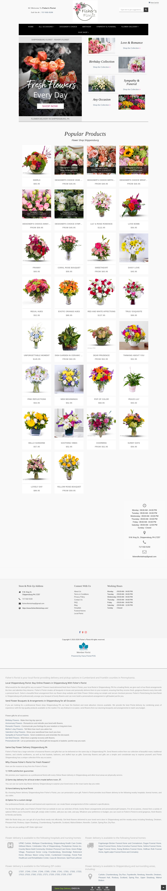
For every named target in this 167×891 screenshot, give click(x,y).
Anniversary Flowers (13, 723)
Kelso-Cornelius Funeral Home (129, 846)
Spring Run (134, 878)
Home (31, 27)
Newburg (141, 875)
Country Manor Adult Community (32, 849)
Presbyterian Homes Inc (71, 846)
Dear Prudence (101, 355)
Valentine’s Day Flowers (15, 732)
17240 (27, 872)
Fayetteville (131, 875)
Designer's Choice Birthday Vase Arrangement (101, 180)
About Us (77, 591)
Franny (37, 268)
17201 (66, 872)
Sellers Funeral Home (152, 846)
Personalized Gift (12, 741)
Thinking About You (133, 355)
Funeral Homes (80, 611)
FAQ (76, 602)
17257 (21, 872)
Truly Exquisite (133, 311)
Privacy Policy (79, 597)
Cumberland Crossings (61, 855)
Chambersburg (112, 875)
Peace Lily (133, 399)
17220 (51, 874)
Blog (75, 605)
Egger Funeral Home (107, 849)
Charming (101, 443)
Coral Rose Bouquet (69, 268)
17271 (45, 874)
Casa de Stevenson (58, 858)
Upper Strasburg (147, 878)
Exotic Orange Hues (69, 311)
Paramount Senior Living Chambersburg (43, 852)
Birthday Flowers (12, 720)
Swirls (36, 180)
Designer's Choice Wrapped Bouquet (134, 180)
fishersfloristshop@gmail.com (33, 603)
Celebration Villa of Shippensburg (46, 846)
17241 (59, 872)
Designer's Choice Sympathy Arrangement (69, 224)
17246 (40, 872)
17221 (39, 874)
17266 (53, 872)
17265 (46, 872)
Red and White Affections (101, 311)
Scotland (123, 878)
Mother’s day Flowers (14, 729)
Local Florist (78, 613)
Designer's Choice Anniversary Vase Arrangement (36, 224)
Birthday (86, 27)
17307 (69, 874)
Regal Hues (36, 311)
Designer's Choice (68, 27)
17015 (27, 874)
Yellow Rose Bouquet (69, 487)
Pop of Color (101, 399)
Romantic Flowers (12, 726)
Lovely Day (36, 487)
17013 (21, 874)
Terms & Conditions (81, 594)
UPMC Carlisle (25, 843)
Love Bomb (134, 224)
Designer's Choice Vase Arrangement (69, 180)
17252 (57, 874)
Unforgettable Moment (37, 355)
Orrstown (157, 875)
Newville (149, 875)
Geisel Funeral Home (107, 846)
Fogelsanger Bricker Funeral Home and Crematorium (120, 843)
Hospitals (77, 608)
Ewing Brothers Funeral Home (129, 849)
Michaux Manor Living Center (37, 855)
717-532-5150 (47, 12)
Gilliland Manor (25, 846)
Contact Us (78, 600)
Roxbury (115, 878)
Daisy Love (134, 268)
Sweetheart (101, 268)
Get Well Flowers (12, 738)
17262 (33, 874)
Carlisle (101, 875)
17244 (34, 872)
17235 (63, 874)
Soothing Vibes (69, 443)
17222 (78, 872)
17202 (72, 872)
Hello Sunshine (36, 443)
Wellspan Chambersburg (42, 843)
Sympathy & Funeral (106, 27)
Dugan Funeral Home (152, 843)
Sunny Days (134, 443)
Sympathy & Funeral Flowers (17, 735)
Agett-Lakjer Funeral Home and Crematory (121, 852)
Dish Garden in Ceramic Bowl (69, 355)
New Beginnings (69, 399)
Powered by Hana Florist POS (83, 656)
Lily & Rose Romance (101, 224)
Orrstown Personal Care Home (58, 849)
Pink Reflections (36, 399)
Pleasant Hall (104, 878)
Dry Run (122, 875)
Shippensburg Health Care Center (67, 843)
